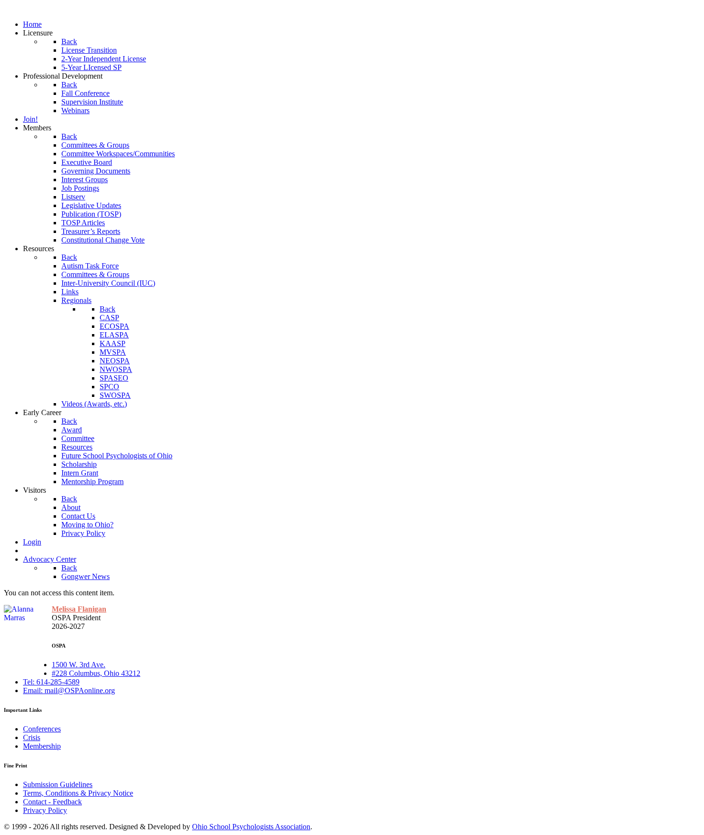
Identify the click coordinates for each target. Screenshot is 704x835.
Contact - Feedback (52, 802)
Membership (42, 746)
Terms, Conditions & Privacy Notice (78, 793)
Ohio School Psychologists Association (251, 827)
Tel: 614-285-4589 (51, 682)
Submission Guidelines (57, 784)
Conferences (42, 729)
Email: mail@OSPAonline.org (69, 690)
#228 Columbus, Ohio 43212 (96, 673)
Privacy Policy (45, 810)
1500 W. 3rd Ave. (78, 665)
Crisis (31, 737)
